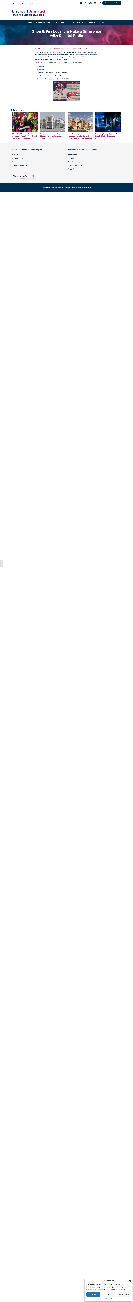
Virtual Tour (72, 169)
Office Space (72, 155)
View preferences (123, 1294)
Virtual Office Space (75, 165)
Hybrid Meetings (74, 162)
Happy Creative (86, 187)
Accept (93, 1294)
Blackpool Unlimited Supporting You (27, 150)
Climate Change (18, 155)
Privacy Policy (108, 1298)
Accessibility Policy (19, 165)
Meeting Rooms (73, 158)
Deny (108, 1294)
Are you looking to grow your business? (24, 3)
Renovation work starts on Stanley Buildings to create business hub (51, 136)
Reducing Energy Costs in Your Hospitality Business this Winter (107, 136)
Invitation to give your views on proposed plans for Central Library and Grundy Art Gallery (80, 136)
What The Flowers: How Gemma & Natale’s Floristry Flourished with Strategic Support (24, 136)
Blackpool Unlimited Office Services (82, 150)
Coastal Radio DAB (40, 63)
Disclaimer (16, 162)
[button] (129, 1281)
